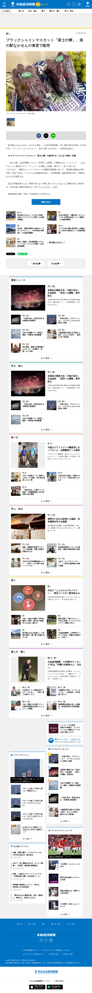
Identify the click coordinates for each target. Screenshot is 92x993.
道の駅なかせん (55, 242)
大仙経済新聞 (23, 4)
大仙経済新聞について (31, 950)
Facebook (69, 4)
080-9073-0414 (71, 145)
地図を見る (46, 202)
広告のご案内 (68, 954)
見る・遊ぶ (32, 11)
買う (43, 11)
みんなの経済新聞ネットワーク (46, 972)
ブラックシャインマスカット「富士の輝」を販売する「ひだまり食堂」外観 (43, 155)
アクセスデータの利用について (34, 954)
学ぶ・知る (69, 11)
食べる (21, 11)
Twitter (74, 4)
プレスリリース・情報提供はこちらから (57, 950)
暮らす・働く (54, 11)
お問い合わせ (54, 954)
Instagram (79, 4)
